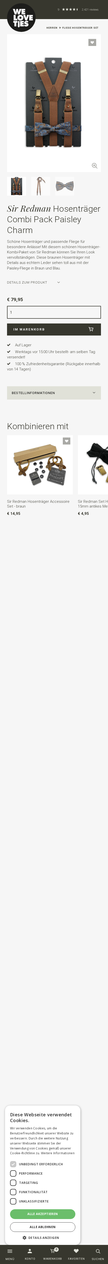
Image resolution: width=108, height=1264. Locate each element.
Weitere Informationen (58, 1153)
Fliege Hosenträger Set (80, 27)
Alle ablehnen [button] (43, 1227)
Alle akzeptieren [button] (42, 1214)
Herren (52, 27)
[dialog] (42, 1175)
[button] (54, 393)
